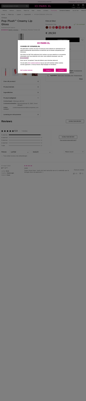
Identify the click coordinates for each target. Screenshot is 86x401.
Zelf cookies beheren (26, 70)
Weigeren (48, 70)
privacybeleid (24, 58)
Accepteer (61, 70)
